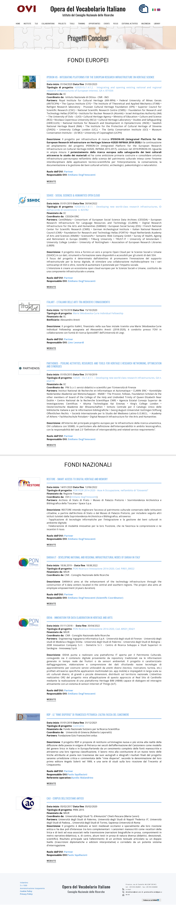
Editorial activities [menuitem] (130, 24)
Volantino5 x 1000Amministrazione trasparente (32, 888)
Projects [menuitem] (62, 24)
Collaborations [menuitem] (48, 24)
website (51, 181)
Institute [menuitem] (27, 24)
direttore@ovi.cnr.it (134, 892)
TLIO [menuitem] (36, 24)
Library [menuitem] (157, 24)
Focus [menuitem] (115, 24)
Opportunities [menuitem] (94, 24)
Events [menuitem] (107, 24)
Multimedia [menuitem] (145, 24)
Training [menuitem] (81, 24)
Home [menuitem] (18, 24)
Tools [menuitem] (72, 24)
